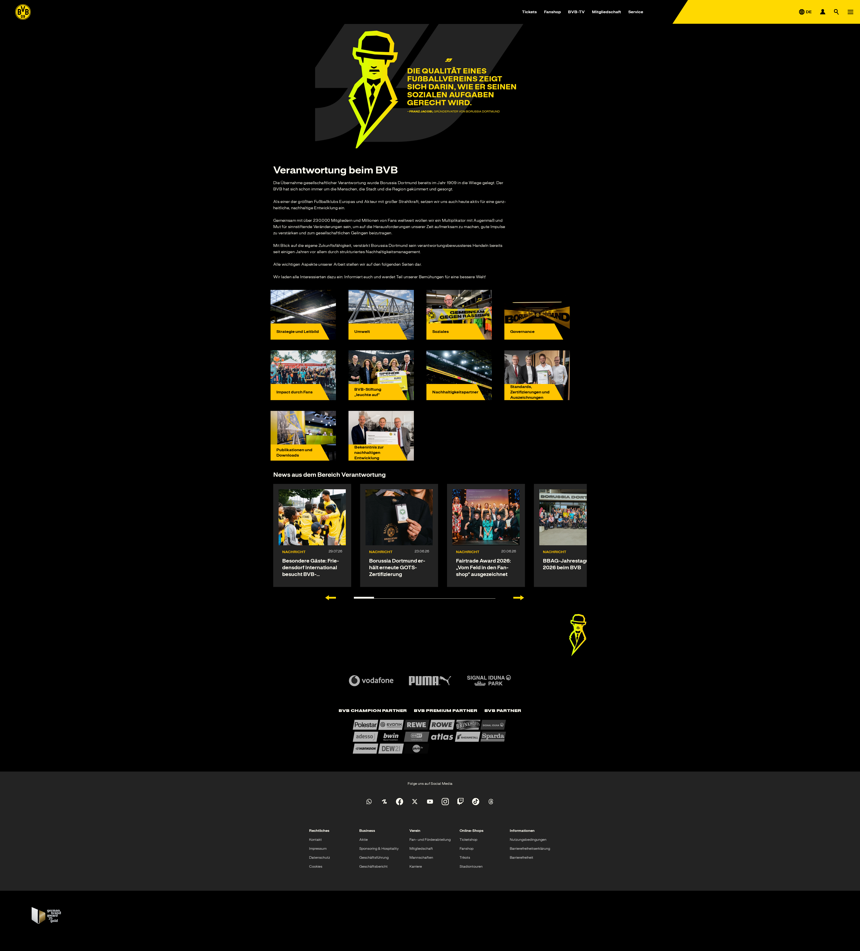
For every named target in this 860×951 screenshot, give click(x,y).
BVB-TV (576, 11)
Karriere (415, 866)
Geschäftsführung (374, 857)
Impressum (318, 848)
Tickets (529, 11)
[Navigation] (850, 12)
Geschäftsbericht (373, 866)
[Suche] (836, 12)
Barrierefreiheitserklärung (530, 848)
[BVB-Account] (822, 12)
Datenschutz (319, 857)
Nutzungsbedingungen (528, 839)
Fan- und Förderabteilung (430, 839)
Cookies (315, 866)
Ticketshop (468, 839)
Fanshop (552, 11)
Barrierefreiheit (521, 857)
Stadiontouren (471, 866)
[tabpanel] (430, 737)
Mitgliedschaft (606, 11)
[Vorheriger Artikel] (330, 597)
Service (635, 11)
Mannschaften (421, 857)
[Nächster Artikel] (518, 597)
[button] (578, 635)
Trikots (465, 857)
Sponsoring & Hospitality (379, 848)
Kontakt (315, 839)
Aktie (363, 839)
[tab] (372, 711)
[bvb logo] (23, 12)
